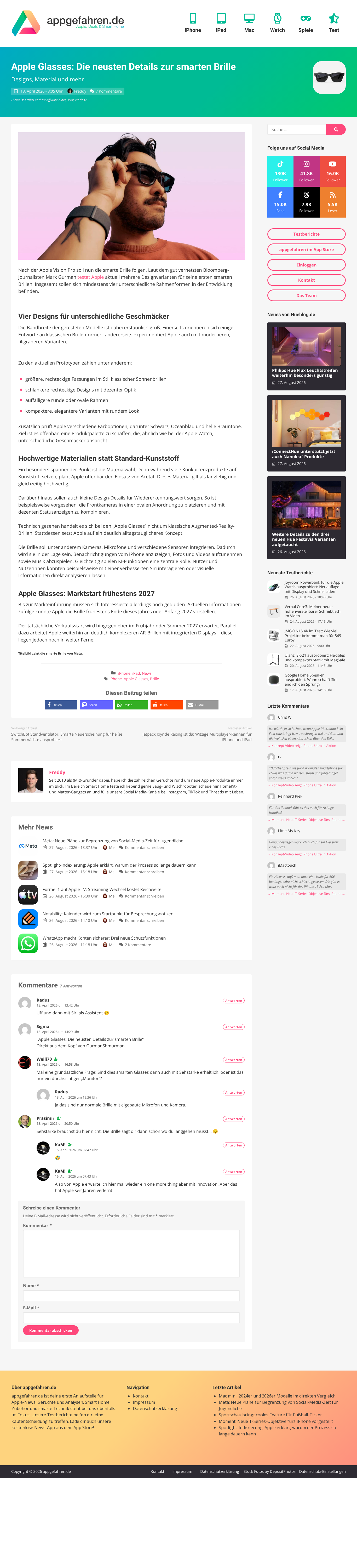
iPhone (124, 673)
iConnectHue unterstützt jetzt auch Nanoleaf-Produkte (303, 454)
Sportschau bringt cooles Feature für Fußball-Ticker (270, 1415)
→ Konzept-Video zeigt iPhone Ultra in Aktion (301, 745)
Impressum (144, 1402)
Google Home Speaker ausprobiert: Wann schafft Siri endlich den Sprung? (311, 680)
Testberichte (306, 234)
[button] (61, 704)
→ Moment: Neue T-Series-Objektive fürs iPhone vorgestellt (306, 819)
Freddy (80, 91)
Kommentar (37, 1225)
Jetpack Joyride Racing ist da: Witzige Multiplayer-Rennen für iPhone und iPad (197, 737)
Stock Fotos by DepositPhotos (269, 1471)
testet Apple (91, 277)
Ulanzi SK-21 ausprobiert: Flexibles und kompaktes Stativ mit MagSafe (315, 657)
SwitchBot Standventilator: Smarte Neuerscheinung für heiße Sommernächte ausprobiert (66, 737)
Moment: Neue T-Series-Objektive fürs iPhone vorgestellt (276, 1421)
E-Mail (31, 1308)
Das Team (306, 295)
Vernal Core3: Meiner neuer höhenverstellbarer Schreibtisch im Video (312, 611)
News (147, 673)
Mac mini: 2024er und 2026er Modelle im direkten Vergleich (277, 1396)
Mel (112, 847)
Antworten (233, 1000)
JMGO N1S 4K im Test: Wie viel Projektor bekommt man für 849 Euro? (313, 636)
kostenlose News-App (33, 1427)
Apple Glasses (136, 679)
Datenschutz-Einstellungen (322, 1471)
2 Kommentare (138, 944)
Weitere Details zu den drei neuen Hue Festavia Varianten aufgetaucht (304, 539)
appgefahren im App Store (306, 249)
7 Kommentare (109, 91)
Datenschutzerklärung (155, 1408)
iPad (136, 673)
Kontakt (306, 280)
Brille (154, 679)
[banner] (67, 23)
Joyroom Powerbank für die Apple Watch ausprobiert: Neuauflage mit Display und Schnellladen (314, 587)
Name (31, 1285)
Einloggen (306, 265)
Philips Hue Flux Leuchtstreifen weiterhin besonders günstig (305, 373)
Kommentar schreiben (144, 847)
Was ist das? (77, 100)
